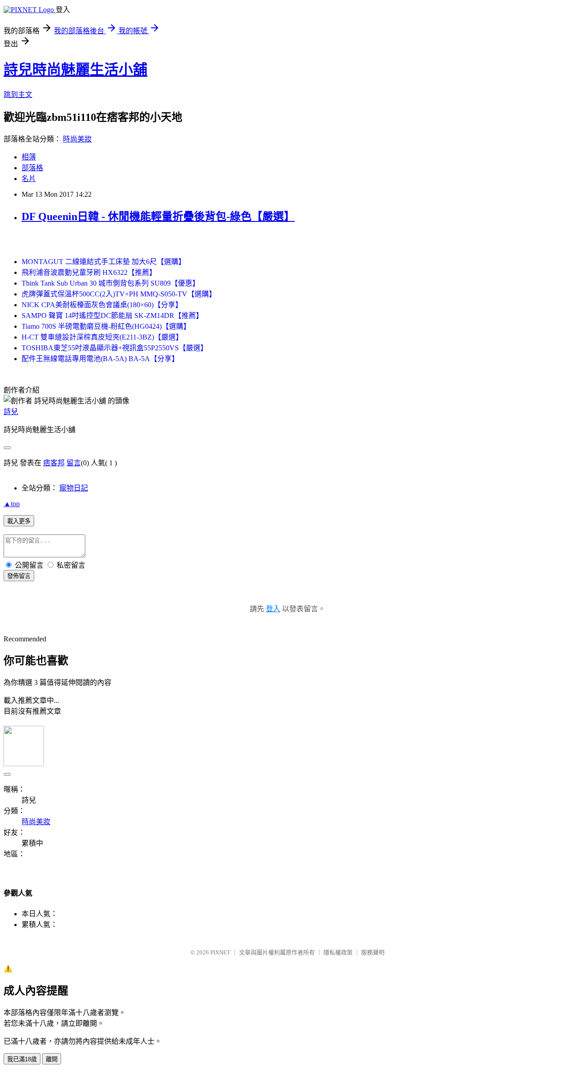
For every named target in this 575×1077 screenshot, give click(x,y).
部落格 (32, 168)
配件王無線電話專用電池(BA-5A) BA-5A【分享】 (100, 358)
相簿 (29, 157)
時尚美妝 (77, 139)
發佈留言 (19, 576)
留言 (73, 463)
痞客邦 (54, 463)
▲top (12, 504)
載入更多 (19, 521)
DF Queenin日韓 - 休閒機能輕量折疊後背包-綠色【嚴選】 (158, 216)
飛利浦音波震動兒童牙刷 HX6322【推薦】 (89, 272)
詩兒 (11, 411)
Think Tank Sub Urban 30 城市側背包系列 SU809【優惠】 (110, 283)
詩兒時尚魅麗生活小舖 (75, 70)
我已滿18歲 (22, 1059)
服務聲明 (373, 952)
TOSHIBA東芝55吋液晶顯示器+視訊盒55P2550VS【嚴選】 (115, 348)
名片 (29, 178)
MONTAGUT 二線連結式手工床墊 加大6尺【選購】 (104, 261)
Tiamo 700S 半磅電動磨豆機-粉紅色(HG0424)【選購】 (106, 326)
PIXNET (220, 952)
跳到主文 (18, 94)
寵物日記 (73, 488)
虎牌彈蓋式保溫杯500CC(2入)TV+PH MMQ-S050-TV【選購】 (119, 294)
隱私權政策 (338, 952)
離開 (52, 1059)
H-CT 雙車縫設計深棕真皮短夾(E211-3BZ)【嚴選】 (102, 337)
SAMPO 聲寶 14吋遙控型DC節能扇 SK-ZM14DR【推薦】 (112, 315)
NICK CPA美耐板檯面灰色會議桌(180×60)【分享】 (102, 305)
